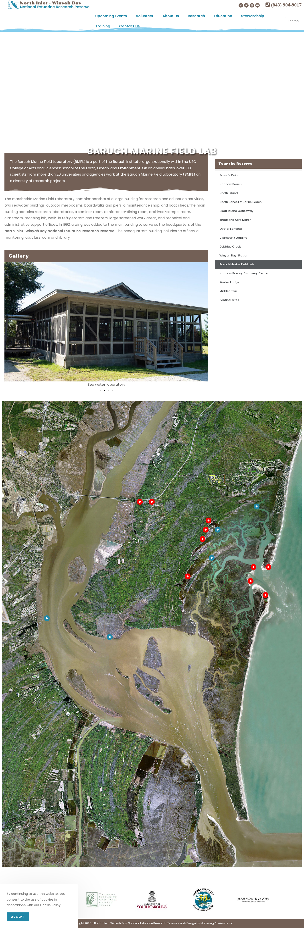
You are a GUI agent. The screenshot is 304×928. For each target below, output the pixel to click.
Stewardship (252, 15)
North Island (228, 193)
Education (223, 15)
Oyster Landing (230, 229)
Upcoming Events (111, 15)
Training (102, 26)
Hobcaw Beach (230, 184)
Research (196, 15)
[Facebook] (241, 5)
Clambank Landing (233, 238)
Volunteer (145, 15)
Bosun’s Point (229, 175)
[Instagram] (252, 5)
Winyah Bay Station (233, 255)
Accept (17, 917)
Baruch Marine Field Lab (236, 264)
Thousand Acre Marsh (235, 220)
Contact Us (129, 26)
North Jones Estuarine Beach (240, 202)
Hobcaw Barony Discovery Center (244, 273)
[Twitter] (246, 5)
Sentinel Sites (229, 300)
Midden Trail (228, 291)
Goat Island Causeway (236, 211)
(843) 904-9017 (286, 4)
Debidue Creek (230, 246)
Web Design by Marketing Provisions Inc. (207, 923)
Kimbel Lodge (229, 282)
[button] (100, 390)
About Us (170, 15)
